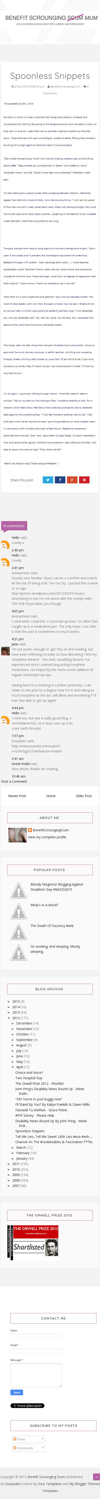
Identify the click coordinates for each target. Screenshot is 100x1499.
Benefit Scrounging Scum (46, 1477)
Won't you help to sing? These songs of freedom (30, 463)
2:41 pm (18, 568)
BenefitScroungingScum (51, 830)
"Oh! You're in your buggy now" (38, 1099)
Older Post (84, 796)
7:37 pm (18, 736)
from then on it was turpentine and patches (29, 296)
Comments (24, 1448)
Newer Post (17, 796)
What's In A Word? (44, 905)
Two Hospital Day (28, 1078)
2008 (16, 1180)
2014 (16, 1007)
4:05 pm (18, 611)
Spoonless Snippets (30, 1131)
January (22, 1158)
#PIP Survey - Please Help (34, 1115)
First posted (10, 103)
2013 (16, 1012)
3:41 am (18, 758)
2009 (16, 1174)
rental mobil (21, 763)
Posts (20, 1439)
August (22, 1045)
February (23, 1153)
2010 (16, 1169)
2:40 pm (18, 550)
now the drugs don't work (53, 262)
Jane (15, 644)
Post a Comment (14, 781)
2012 (16, 1018)
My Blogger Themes (84, 1484)
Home (51, 796)
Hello (15, 537)
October (23, 1034)
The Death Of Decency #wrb (52, 925)
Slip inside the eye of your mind (21, 158)
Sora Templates (50, 1484)
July (19, 1050)
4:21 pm (18, 639)
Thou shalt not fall (50, 449)
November (24, 1029)
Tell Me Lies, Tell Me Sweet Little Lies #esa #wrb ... (53, 1136)
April (20, 1067)
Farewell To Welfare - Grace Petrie (41, 1110)
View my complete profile (47, 837)
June (20, 1056)
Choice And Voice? (29, 1072)
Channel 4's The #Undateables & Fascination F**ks (54, 1142)
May (20, 1061)
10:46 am (19, 776)
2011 (16, 1164)
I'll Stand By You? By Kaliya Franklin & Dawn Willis (52, 1104)
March (21, 1147)
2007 (16, 1185)
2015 (16, 1001)
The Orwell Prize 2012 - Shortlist (39, 1083)
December (24, 1023)
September (25, 1040)
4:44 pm (18, 708)
